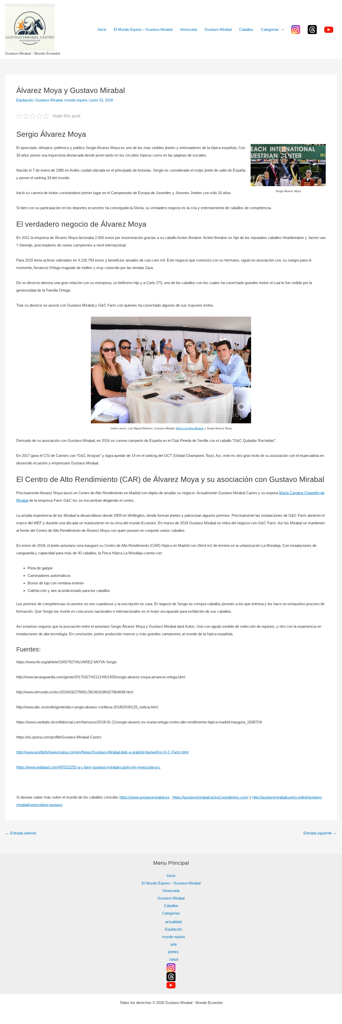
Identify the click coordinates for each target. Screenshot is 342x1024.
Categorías (270, 29)
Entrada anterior (21, 833)
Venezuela (188, 29)
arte (173, 944)
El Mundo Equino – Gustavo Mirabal (143, 29)
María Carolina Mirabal (189, 428)
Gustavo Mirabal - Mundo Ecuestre (32, 53)
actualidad (173, 922)
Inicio (102, 29)
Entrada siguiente (319, 833)
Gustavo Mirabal (218, 29)
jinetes (173, 952)
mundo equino (75, 100)
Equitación (24, 100)
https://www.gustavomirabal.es (144, 797)
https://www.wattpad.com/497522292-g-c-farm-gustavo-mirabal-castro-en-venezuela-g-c (88, 767)
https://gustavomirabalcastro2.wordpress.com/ (210, 797)
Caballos (246, 29)
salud (173, 959)
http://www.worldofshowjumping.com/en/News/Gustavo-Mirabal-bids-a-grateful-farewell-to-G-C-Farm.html (102, 752)
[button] (281, 30)
